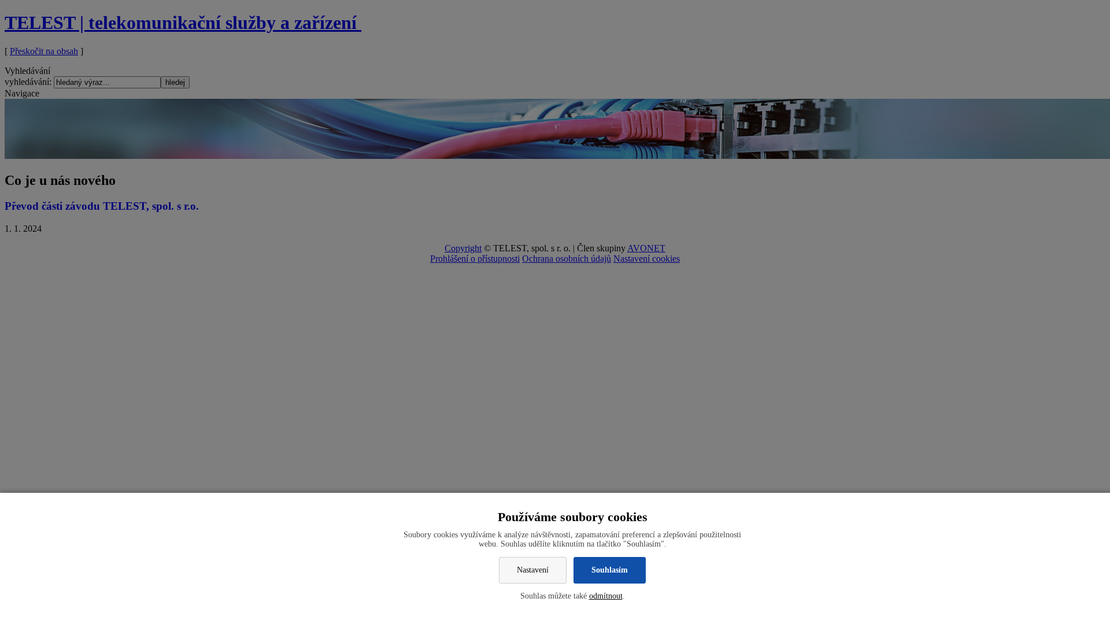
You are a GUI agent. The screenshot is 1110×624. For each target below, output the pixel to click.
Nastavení (533, 570)
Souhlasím (609, 570)
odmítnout (606, 596)
